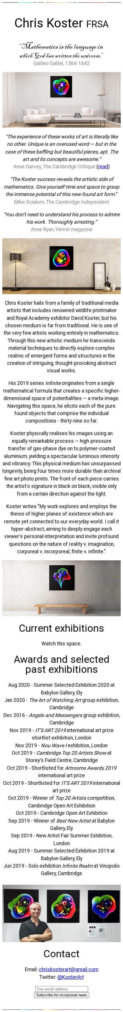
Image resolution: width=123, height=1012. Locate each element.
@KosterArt (70, 977)
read (103, 166)
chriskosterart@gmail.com (68, 969)
